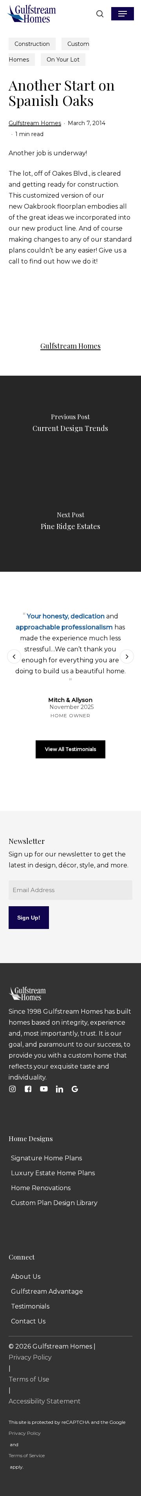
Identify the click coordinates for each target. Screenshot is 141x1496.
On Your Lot (63, 59)
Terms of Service (27, 1455)
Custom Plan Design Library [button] (54, 1203)
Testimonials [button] (30, 1306)
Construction (32, 43)
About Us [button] (25, 1276)
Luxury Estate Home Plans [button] (53, 1173)
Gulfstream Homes (35, 123)
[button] (122, 14)
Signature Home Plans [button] (46, 1158)
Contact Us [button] (28, 1321)
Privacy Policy (30, 1357)
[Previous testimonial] (14, 656)
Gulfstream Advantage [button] (47, 1291)
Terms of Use (29, 1379)
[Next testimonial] (127, 656)
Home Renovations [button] (40, 1188)
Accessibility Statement (45, 1401)
